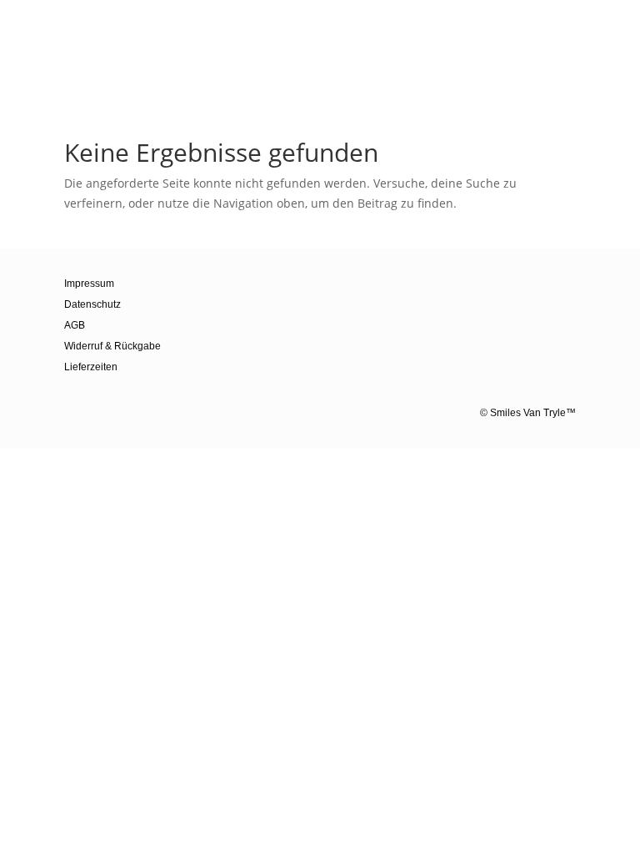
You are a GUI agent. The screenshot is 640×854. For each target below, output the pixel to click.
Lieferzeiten (91, 367)
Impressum (89, 283)
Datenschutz (92, 304)
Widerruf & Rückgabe (112, 346)
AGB (74, 325)
